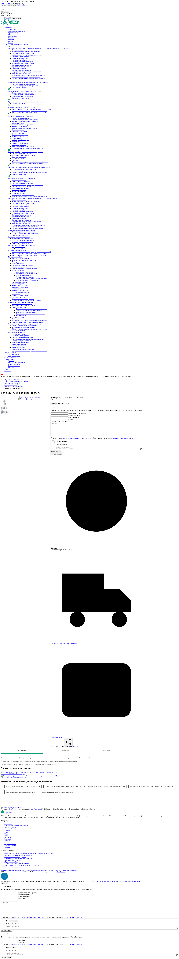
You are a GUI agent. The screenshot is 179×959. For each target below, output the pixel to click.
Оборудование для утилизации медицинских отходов (25, 167)
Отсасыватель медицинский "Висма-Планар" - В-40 (23, 786)
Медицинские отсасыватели (21, 73)
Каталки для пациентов (19, 126)
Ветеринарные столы (18, 193)
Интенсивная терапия (19, 180)
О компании (8, 27)
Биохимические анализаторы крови (23, 155)
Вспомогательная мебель (20, 191)
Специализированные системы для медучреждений (28, 78)
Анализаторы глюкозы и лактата (26, 312)
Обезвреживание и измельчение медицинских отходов (29, 172)
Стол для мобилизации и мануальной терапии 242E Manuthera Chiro (152, 786)
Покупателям (8, 359)
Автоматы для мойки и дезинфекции (24, 84)
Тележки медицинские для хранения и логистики (31, 278)
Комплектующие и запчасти (17, 107)
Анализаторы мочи (18, 158)
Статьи (10, 41)
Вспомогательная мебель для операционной (26, 77)
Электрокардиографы (19, 68)
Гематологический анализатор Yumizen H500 (20, 792)
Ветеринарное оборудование (17, 178)
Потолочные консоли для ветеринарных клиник (27, 185)
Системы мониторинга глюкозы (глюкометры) (30, 314)
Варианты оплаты (14, 364)
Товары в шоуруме (14, 356)
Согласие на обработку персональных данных (78, 438)
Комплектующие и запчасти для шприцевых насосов (29, 112)
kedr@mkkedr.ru (22, 5)
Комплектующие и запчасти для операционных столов (29, 111)
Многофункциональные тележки (26, 273)
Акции (6, 369)
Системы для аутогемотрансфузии (23, 53)
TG (77, 746)
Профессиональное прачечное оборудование (22, 102)
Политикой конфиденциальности (129, 881)
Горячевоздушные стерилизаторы (22, 96)
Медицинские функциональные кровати (25, 120)
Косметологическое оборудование (23, 146)
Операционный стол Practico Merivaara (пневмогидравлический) (104, 786)
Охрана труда (12, 36)
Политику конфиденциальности (123, 438)
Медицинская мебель (15, 116)
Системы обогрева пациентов (21, 65)
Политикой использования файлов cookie (104, 881)
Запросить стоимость (57, 403)
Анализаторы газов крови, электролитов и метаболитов (30, 162)
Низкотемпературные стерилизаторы (24, 94)
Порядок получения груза (16, 362)
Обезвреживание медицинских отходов (24, 169)
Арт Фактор (61, 872)
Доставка (11, 361)
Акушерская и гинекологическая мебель (25, 121)
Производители (13, 33)
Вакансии (11, 38)
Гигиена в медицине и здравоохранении (25, 86)
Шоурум (11, 34)
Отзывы (10, 43)
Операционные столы (19, 50)
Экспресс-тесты (21, 315)
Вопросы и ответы (14, 366)
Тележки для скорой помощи (25, 277)
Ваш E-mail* (72, 419)
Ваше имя (21, 940)
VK (74, 746)
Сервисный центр (10, 357)
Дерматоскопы (16, 138)
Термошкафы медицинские (20, 67)
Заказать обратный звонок (8, 5)
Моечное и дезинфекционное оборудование (22, 82)
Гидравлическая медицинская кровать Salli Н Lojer (57, 792)
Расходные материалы (19, 174)
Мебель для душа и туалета (20, 136)
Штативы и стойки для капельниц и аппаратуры (27, 148)
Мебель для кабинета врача (20, 140)
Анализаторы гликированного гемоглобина (30, 310)
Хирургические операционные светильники (26, 51)
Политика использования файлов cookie (34, 870)
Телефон (21, 942)
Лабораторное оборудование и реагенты (21, 152)
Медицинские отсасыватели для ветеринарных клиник (29, 196)
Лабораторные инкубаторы (20, 98)
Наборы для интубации (19, 60)
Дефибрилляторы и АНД (20, 58)
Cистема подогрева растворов (21, 70)
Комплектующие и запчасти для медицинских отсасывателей (31, 109)
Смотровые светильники (20, 143)
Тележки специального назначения (27, 280)
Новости (11, 39)
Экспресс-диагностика (19, 157)
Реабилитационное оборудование (22, 125)
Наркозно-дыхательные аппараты (22, 61)
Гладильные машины (18, 103)
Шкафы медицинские (19, 145)
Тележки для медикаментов (24, 275)
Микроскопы (16, 141)
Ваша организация (74, 415)
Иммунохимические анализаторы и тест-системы (31, 309)
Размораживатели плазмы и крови (23, 63)
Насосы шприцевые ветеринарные (23, 195)
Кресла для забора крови (20, 135)
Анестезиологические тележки (25, 272)
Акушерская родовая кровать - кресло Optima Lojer (61, 786)
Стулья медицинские (22, 292)
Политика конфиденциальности (11, 870)
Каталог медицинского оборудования (16, 44)
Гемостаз (15, 160)
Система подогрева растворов (21, 186)
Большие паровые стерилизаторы (22, 93)
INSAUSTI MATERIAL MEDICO (72, 397)
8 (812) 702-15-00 (6, 3)
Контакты (7, 371)
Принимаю (4, 883)
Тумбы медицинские (18, 133)
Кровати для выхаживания (20, 118)
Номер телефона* (73, 417)
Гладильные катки (21, 248)
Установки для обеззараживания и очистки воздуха (28, 75)
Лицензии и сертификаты (16, 31)
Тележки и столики (18, 130)
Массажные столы (18, 123)
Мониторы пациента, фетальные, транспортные (27, 55)
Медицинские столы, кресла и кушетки (24, 128)
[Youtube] (2, 375)
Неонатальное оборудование (21, 56)
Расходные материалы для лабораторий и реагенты (28, 163)
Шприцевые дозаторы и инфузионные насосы (26, 72)
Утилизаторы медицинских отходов (23, 171)
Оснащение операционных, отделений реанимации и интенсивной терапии (32, 48)
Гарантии (11, 367)
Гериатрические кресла (19, 131)
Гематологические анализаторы (22, 153)
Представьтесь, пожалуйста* (77, 413)
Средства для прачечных (20, 87)
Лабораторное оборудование (21, 181)
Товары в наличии (10, 352)
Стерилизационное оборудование (19, 91)
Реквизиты (7, 839)
